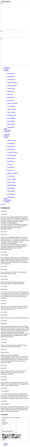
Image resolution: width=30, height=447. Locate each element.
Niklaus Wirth (11, 88)
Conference (7, 67)
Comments (7, 131)
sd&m (5, 128)
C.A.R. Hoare (11, 106)
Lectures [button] (6, 137)
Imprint (6, 443)
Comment (5, 423)
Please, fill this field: (7, 431)
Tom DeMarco (11, 118)
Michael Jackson (11, 115)
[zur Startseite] (11, 37)
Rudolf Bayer (10, 97)
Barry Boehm (10, 121)
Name (4, 419)
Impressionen (10, 127)
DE (1, 204)
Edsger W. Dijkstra (12, 103)
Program (6, 69)
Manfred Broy (11, 76)
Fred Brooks (10, 91)
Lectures (6, 70)
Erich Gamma (11, 124)
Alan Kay (9, 94)
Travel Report (7, 130)
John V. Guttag (11, 112)
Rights (5, 445)
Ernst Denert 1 (11, 73)
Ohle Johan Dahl (11, 85)
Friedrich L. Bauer (12, 82)
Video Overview (11, 140)
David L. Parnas (11, 109)
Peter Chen (10, 100)
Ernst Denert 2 (11, 79)
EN (4, 204)
